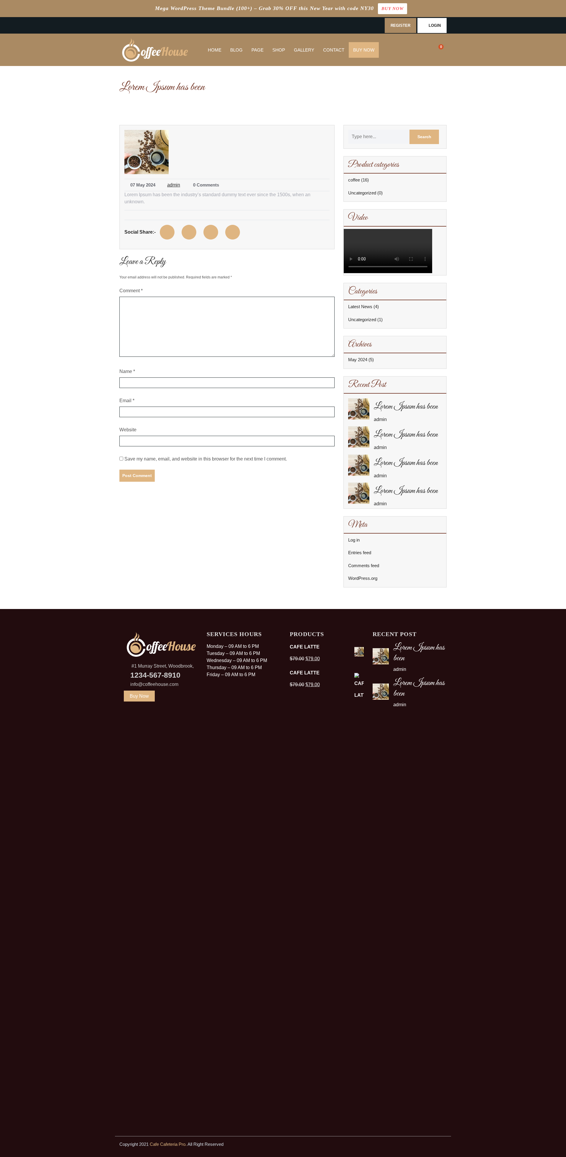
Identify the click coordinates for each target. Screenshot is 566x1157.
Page (257, 49)
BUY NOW (392, 8)
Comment (131, 290)
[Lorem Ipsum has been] (358, 408)
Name (127, 371)
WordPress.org (362, 578)
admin (173, 184)
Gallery (304, 49)
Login (435, 25)
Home (214, 49)
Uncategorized (362, 192)
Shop (278, 49)
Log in (354, 539)
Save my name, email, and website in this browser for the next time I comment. (205, 458)
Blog (236, 49)
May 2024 (357, 359)
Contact (333, 49)
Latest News (360, 306)
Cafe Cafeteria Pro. (168, 1144)
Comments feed (363, 565)
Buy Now (363, 49)
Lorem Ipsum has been (406, 406)
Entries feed (359, 552)
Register (400, 25)
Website (127, 429)
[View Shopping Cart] (437, 49)
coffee (354, 179)
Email (126, 400)
